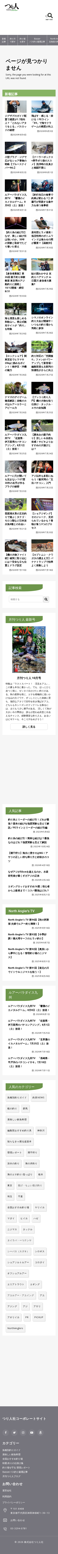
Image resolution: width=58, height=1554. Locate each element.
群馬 (25, 1108)
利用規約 (6, 1496)
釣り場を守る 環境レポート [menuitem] (16, 1467)
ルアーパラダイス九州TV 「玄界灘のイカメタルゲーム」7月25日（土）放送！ (29, 1043)
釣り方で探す (13, 40)
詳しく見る (29, 726)
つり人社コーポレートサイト (24, 1419)
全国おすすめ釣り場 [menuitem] (12, 1458)
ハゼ (36, 1218)
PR (27, 1317)
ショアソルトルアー (18, 1262)
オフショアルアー (17, 1273)
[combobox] (26, 599)
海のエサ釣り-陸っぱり (20, 1174)
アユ (42, 1295)
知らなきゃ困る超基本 (19, 1141)
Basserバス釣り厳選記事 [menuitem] (15, 1471)
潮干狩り (32, 1152)
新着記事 (4, 40)
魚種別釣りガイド (17, 1097)
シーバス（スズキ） (18, 1251)
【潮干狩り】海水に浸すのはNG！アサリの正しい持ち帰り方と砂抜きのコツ (28, 857)
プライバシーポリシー (13, 1502)
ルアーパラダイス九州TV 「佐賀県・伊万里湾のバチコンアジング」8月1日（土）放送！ (16, 441)
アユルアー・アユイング (20, 1295)
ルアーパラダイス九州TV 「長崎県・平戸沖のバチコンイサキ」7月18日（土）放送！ (29, 1062)
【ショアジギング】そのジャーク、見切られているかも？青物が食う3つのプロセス (42, 520)
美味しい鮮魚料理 (17, 1119)
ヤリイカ (40, 1207)
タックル (28, 1229)
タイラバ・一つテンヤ (19, 1240)
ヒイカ (24, 1218)
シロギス (40, 1251)
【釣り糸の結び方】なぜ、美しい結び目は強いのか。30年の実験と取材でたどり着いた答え (16, 239)
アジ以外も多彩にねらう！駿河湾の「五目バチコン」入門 (42, 479)
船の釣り (12, 1108)
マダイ (11, 1218)
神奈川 (41, 1130)
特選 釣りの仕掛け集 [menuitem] (12, 1463)
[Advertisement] (12, 23)
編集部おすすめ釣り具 (19, 1130)
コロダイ (40, 1262)
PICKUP (38, 1317)
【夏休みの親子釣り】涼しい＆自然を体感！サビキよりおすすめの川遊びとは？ (42, 441)
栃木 (40, 1174)
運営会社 (6, 1490)
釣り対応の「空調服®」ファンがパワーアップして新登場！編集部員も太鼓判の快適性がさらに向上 (42, 363)
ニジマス (12, 1229)
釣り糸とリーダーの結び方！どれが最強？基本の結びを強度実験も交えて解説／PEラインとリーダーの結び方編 (28, 823)
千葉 (20, 1196)
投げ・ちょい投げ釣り (30, 1185)
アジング (12, 1306)
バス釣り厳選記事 (37, 40)
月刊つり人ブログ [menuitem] (11, 1476)
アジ (25, 1306)
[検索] (46, 599)
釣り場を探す (22, 40)
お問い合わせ (17, 1520)
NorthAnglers (15, 1328)
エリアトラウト (15, 1284)
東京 (9, 1185)
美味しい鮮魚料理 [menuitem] (11, 1454)
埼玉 (9, 1196)
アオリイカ (13, 1317)
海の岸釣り (31, 1163)
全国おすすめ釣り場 (18, 1207)
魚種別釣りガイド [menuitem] (11, 1450)
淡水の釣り (13, 1163)
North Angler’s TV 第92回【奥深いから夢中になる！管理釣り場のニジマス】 (28, 953)
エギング (35, 1284)
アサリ (37, 1306)
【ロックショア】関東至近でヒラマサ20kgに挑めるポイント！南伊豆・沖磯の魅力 (16, 363)
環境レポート (14, 1152)
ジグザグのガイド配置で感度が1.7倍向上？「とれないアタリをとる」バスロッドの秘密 (16, 123)
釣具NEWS (38, 1097)
